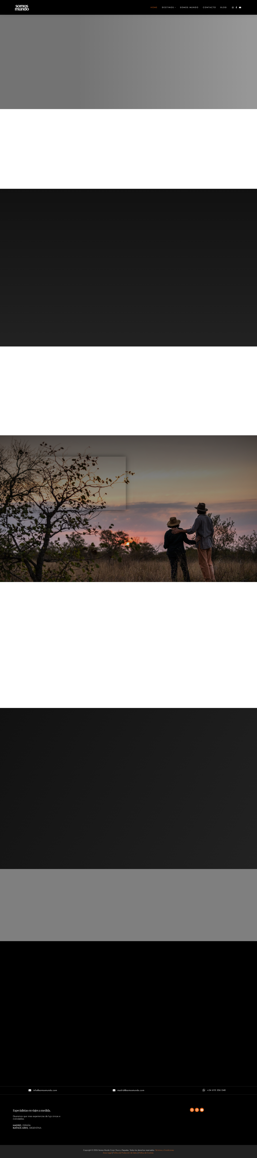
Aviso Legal (107, 1152)
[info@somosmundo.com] (30, 1090)
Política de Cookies (146, 1152)
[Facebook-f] (197, 1110)
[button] (175, 7)
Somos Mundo (189, 7)
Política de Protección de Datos (125, 1152)
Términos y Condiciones (164, 1150)
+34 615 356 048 (216, 1090)
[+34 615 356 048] (204, 1090)
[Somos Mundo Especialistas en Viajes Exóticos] (22, 8)
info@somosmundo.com (45, 1090)
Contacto (209, 7)
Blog (223, 7)
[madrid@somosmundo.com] (114, 1090)
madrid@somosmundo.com (130, 1090)
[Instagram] (192, 1110)
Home (154, 7)
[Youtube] (202, 1110)
